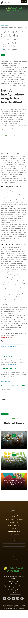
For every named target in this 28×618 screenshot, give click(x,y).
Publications (14, 554)
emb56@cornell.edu (6, 337)
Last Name (3, 406)
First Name (3, 399)
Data (14, 556)
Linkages (24, 344)
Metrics (2, 346)
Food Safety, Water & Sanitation (14, 525)
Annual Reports (14, 559)
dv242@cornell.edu (13, 364)
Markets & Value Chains (14, 534)
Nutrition (7, 346)
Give (14, 548)
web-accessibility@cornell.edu (12, 608)
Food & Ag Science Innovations (14, 522)
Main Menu (25, 1)
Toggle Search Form (22, 1)
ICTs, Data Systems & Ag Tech (14, 531)
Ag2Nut (2, 344)
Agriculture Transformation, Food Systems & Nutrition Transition (14, 515)
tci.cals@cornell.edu (15, 594)
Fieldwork (20, 344)
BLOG (3, 55)
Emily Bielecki (12, 58)
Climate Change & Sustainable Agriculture (14, 519)
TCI (15, 346)
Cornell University (13, 344)
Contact (14, 545)
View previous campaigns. (6, 412)
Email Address (4, 393)
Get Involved (14, 551)
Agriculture (7, 344)
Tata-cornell (11, 346)
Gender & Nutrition (14, 528)
